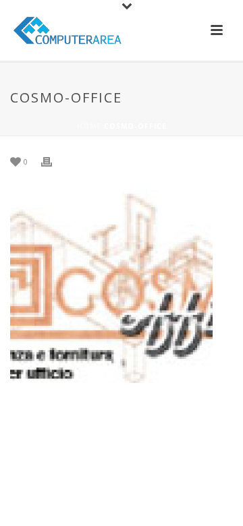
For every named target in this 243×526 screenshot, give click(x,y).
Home (89, 126)
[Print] (53, 161)
